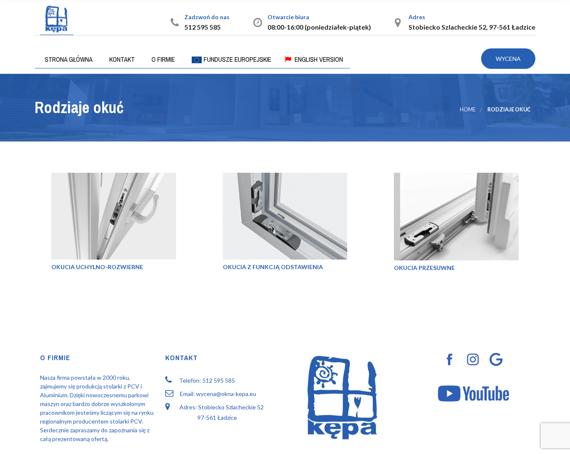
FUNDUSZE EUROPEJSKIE (236, 59)
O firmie (162, 59)
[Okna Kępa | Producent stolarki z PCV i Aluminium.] (56, 18)
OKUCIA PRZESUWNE (424, 267)
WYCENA (508, 58)
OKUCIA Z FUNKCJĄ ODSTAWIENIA (273, 266)
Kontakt (121, 59)
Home (468, 109)
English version (318, 59)
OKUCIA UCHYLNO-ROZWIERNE (97, 266)
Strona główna (68, 59)
